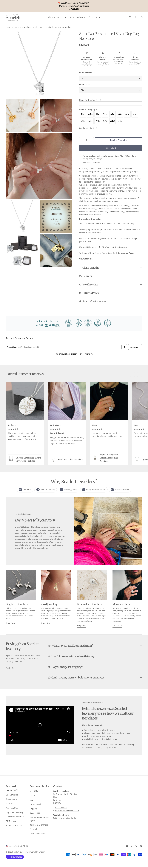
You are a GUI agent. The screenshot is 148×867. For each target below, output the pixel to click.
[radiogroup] (110, 117)
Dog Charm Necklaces (22, 27)
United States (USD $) (18, 846)
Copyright (34, 829)
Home (8, 27)
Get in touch (11, 668)
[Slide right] (139, 374)
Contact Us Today (126, 253)
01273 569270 (61, 807)
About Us (34, 791)
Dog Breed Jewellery (14, 812)
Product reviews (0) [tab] (14, 347)
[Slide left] (132, 374)
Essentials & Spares (14, 825)
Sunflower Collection (15, 816)
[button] (110, 99)
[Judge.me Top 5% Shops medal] (97, 323)
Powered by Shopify (36, 852)
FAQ (31, 800)
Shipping (33, 808)
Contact (33, 795)
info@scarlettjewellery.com (67, 810)
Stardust (9, 803)
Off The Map (11, 821)
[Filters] (124, 347)
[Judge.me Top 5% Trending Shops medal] (107, 323)
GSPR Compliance (37, 833)
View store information (91, 163)
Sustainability (35, 813)
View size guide (86, 259)
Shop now (10, 623)
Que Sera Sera (12, 795)
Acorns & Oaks (12, 808)
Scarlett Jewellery (19, 852)
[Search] (130, 17)
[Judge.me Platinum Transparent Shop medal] (78, 323)
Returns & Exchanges (39, 825)
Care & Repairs (36, 804)
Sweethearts (11, 799)
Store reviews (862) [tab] (31, 347)
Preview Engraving (118, 140)
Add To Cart (111, 148)
